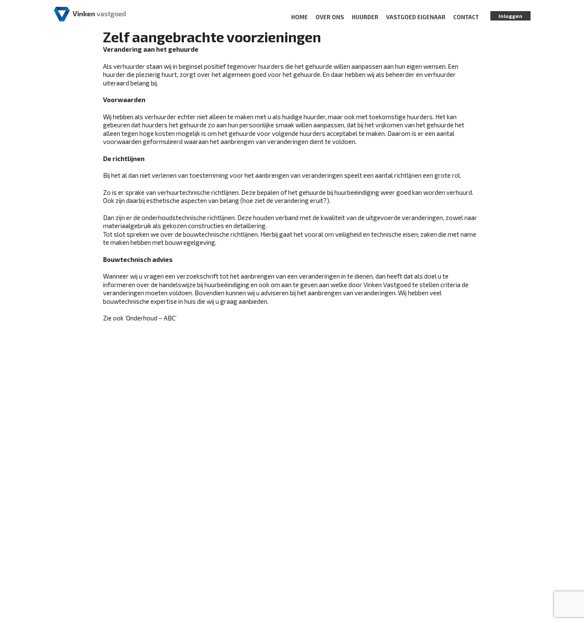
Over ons (330, 17)
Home (299, 17)
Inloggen (510, 16)
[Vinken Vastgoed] (90, 13)
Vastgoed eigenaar (415, 17)
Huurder (365, 17)
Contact (466, 17)
